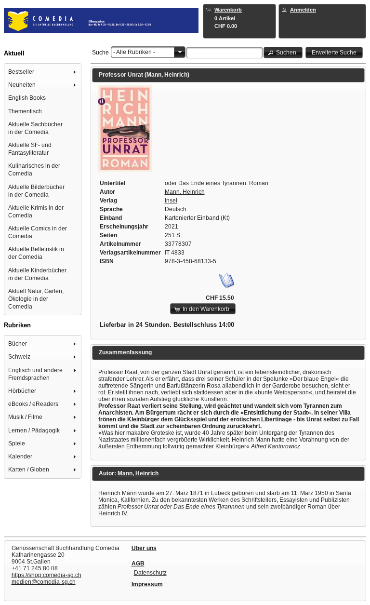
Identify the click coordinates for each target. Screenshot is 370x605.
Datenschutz (150, 572)
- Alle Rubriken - (134, 52)
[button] (283, 52)
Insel (171, 200)
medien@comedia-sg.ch (44, 581)
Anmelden (303, 10)
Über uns (144, 548)
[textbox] (224, 52)
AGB (138, 563)
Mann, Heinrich (185, 191)
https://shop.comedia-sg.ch (46, 575)
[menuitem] (42, 72)
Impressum (147, 584)
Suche (100, 52)
